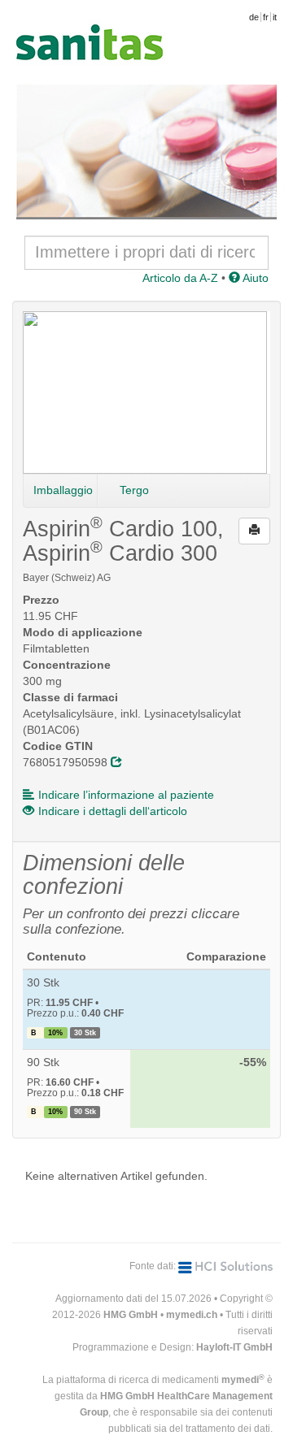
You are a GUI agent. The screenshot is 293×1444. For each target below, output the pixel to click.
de (254, 17)
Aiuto (254, 277)
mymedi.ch (191, 1314)
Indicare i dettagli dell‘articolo (112, 810)
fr (266, 17)
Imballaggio (63, 490)
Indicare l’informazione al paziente (126, 794)
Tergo (134, 490)
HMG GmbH (130, 1314)
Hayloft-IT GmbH (234, 1347)
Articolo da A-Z (180, 277)
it (275, 17)
